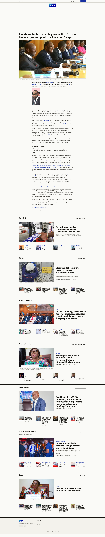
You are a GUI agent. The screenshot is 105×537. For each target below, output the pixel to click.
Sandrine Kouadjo (66, 279)
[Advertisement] (52, 17)
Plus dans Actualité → (81, 218)
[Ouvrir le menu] (19, 1)
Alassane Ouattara (56, 122)
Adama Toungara (47, 161)
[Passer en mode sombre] (73, 1)
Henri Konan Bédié (65, 122)
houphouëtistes (60, 110)
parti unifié (46, 120)
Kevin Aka (59, 493)
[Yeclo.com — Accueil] (21, 521)
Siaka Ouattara (63, 123)
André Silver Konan (36, 84)
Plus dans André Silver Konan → (79, 344)
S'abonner (83, 1)
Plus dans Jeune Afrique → (80, 387)
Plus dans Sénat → (82, 475)
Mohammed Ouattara (61, 364)
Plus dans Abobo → (82, 258)
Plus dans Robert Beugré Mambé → (79, 432)
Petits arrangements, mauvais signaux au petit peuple (45, 186)
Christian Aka (60, 279)
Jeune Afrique (49, 82)
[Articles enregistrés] (71, 1)
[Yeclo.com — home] (52, 5)
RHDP (69, 84)
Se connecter (77, 1)
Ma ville (38, 524)
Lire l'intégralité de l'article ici (39, 207)
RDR (49, 134)
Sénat (39, 159)
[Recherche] (69, 1)
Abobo (61, 161)
